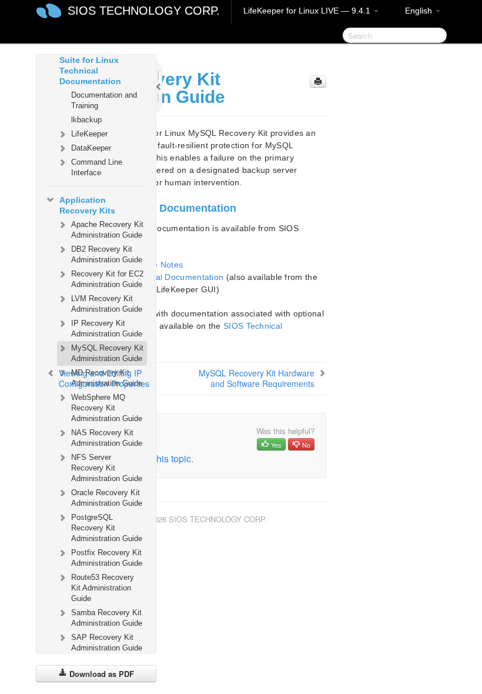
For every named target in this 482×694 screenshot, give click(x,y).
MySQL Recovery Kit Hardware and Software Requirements (256, 378)
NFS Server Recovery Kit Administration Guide (106, 468)
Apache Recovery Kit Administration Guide (107, 229)
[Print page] (318, 81)
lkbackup (86, 119)
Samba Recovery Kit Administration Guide (106, 618)
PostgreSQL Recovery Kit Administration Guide (106, 528)
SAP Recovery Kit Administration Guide (106, 642)
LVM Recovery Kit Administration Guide (106, 303)
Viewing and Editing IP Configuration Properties (104, 378)
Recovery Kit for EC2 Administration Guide (107, 279)
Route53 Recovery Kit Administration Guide (102, 588)
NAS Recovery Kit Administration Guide (106, 438)
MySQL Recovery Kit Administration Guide (107, 353)
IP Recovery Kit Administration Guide (106, 328)
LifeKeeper (89, 133)
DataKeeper (91, 148)
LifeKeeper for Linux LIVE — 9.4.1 (308, 10)
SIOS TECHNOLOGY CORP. (144, 10)
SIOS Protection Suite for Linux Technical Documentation (91, 65)
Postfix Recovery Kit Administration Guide (106, 558)
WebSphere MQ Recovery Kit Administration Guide (106, 408)
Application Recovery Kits (87, 205)
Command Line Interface (96, 167)
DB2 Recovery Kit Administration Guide (106, 254)
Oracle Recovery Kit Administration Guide (106, 498)
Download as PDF (100, 673)
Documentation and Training (104, 100)
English (419, 10)
